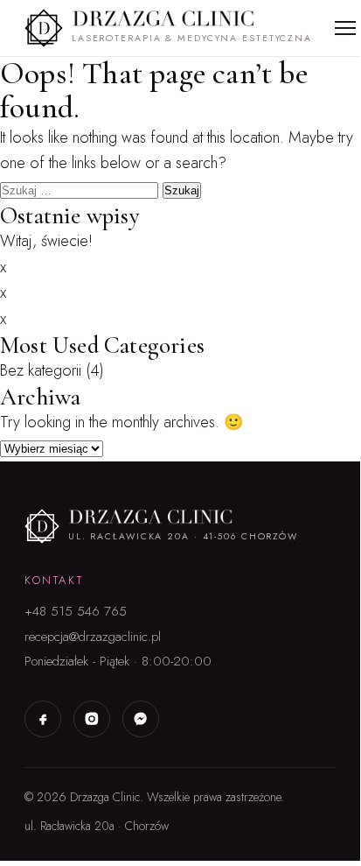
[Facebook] (42, 719)
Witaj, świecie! (46, 240)
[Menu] (345, 28)
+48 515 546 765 (75, 611)
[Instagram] (91, 719)
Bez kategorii (40, 370)
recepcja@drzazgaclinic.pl (92, 636)
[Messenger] (140, 719)
